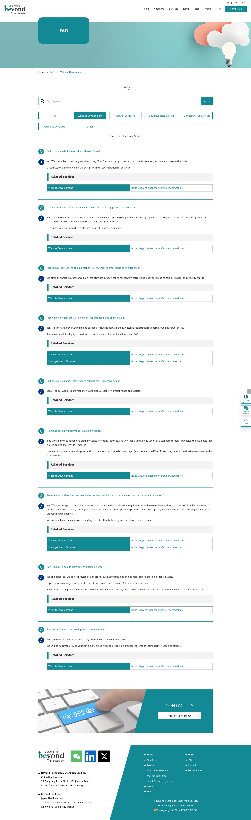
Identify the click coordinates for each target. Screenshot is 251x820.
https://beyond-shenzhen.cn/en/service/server (156, 361)
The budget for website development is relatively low (76, 629)
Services (173, 8)
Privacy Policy (195, 770)
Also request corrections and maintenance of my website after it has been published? (93, 267)
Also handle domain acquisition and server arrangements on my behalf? (86, 317)
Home (145, 8)
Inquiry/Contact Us (179, 715)
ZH (235, 2)
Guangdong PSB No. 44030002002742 (177, 810)
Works (208, 8)
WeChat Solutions (125, 115)
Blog (196, 8)
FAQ (219, 8)
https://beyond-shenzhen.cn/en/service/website (157, 187)
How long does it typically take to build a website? (74, 430)
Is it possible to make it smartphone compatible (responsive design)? (84, 381)
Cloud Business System (161, 115)
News (186, 8)
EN (243, 2)
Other (90, 126)
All (54, 115)
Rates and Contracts (54, 126)
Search (207, 101)
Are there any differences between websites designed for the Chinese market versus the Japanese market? (105, 495)
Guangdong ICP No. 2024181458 (175, 805)
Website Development (90, 115)
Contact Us (236, 8)
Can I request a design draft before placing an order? (75, 566)
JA (228, 2)
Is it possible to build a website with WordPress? (73, 151)
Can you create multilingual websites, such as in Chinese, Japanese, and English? (91, 207)
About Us (159, 8)
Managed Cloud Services (196, 115)
